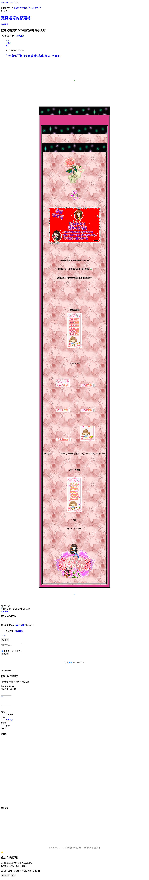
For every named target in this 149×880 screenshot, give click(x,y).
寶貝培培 (4, 612)
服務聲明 (97, 848)
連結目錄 (19, 631)
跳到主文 (4, 24)
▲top (3, 635)
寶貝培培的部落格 (16, 18)
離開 (13, 875)
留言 (23, 625)
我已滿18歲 (6, 875)
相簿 (7, 41)
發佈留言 (5, 654)
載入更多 (5, 640)
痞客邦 (17, 625)
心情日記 (20, 36)
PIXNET (57, 848)
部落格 (8, 43)
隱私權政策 (87, 848)
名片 (7, 46)
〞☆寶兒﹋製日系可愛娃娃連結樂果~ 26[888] (33, 55)
